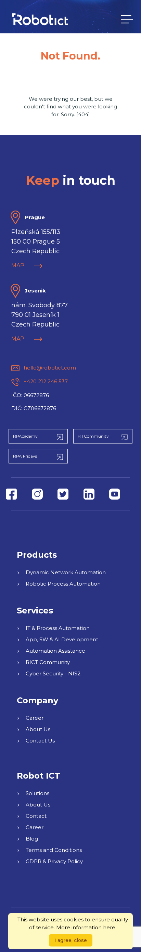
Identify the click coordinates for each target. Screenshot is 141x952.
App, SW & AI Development (62, 639)
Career (34, 718)
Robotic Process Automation (63, 583)
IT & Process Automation (58, 628)
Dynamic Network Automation (66, 572)
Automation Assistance (55, 651)
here (109, 927)
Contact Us (40, 740)
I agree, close (70, 940)
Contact (36, 816)
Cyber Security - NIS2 (53, 673)
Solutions (37, 793)
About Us (38, 729)
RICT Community (48, 662)
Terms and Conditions (54, 850)
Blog (32, 838)
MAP (18, 265)
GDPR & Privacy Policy (54, 861)
